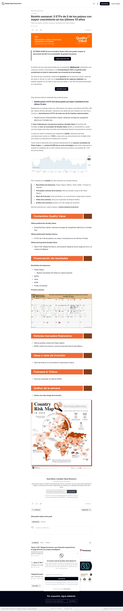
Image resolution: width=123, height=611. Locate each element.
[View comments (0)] (36, 30)
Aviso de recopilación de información (55, 584)
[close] (77, 553)
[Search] (94, 3)
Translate (35, 13)
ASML (36, 282)
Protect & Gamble (40, 286)
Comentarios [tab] (35, 522)
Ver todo (35, 586)
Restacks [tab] (43, 522)
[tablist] (39, 521)
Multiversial (74, 67)
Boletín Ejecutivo (37, 11)
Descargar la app (68, 608)
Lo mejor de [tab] (35, 542)
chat (84, 136)
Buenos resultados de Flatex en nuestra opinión (54, 273)
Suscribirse (104, 4)
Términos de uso (61, 582)
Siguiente (85, 510)
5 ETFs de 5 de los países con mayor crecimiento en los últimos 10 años (61, 238)
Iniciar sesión (116, 4)
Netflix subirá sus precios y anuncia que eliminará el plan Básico (58, 346)
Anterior (37, 510)
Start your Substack (57, 608)
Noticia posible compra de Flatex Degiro (49, 343)
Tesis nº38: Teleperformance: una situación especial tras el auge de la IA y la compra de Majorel (53, 548)
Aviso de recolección (32, 608)
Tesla (36, 279)
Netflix (36, 276)
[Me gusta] (32, 30)
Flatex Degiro (39, 270)
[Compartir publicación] (97, 3)
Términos (24, 608)
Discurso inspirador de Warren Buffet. (48, 379)
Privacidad (18, 608)
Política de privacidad (72, 584)
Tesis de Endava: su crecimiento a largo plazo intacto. (54, 363)
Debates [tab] (48, 542)
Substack (106, 608)
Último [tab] (42, 542)
